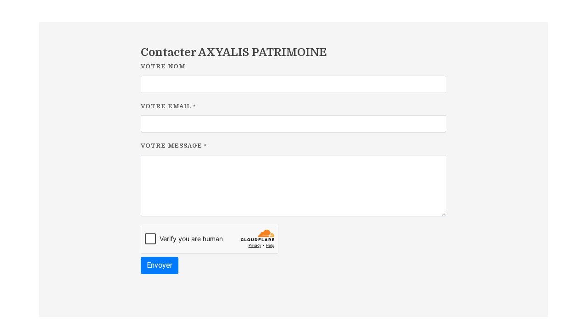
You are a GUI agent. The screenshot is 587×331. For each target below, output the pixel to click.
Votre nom (163, 66)
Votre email (168, 106)
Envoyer (159, 265)
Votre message (174, 145)
